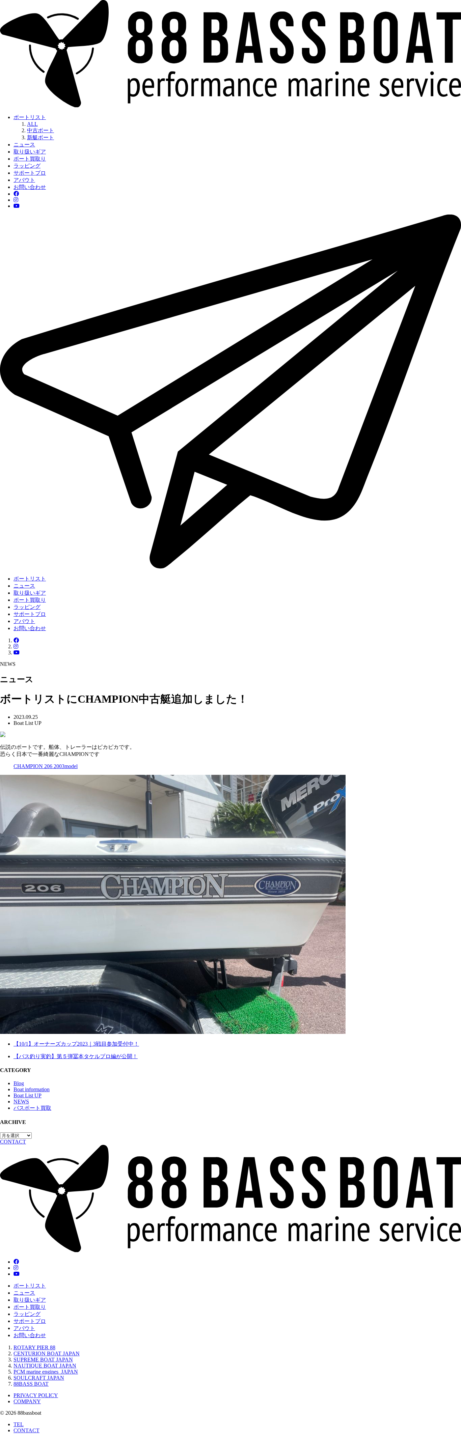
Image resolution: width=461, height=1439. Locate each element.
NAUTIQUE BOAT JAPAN (44, 1366)
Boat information (31, 1089)
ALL (32, 124)
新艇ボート (40, 137)
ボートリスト (29, 117)
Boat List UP (27, 1095)
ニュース (24, 144)
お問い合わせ (29, 187)
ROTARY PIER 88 (34, 1347)
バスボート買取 (32, 1108)
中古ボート (40, 130)
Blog (18, 1083)
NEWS (21, 1101)
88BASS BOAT (31, 1384)
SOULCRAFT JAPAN (38, 1378)
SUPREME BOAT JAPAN (43, 1359)
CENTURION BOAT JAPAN (46, 1353)
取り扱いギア (29, 151)
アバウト (24, 180)
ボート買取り (29, 159)
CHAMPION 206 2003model (45, 766)
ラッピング (26, 166)
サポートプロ (29, 173)
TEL (18, 1424)
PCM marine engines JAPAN (45, 1372)
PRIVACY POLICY (35, 1395)
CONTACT (26, 1430)
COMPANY (27, 1401)
